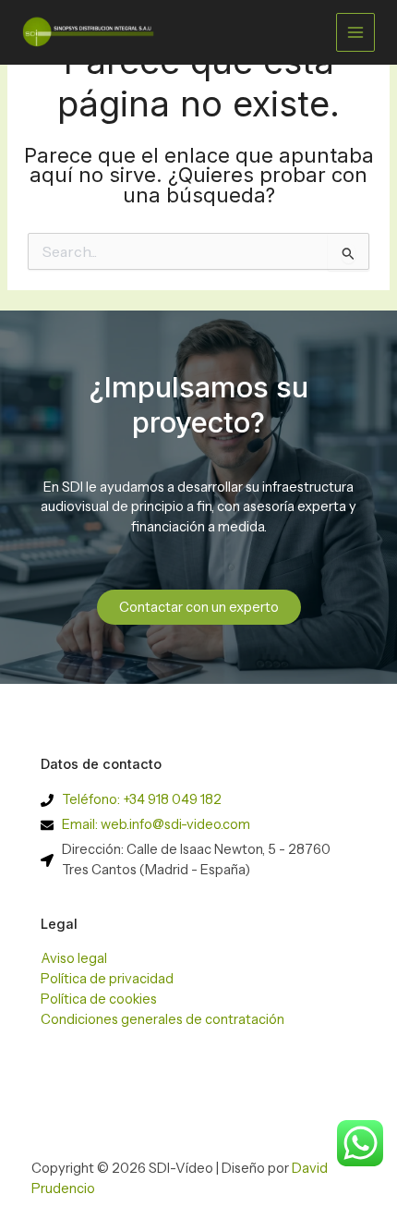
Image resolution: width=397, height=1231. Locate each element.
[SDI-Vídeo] (91, 32)
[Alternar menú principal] (355, 32)
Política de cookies (99, 999)
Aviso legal (74, 958)
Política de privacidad (107, 978)
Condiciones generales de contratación (162, 1019)
